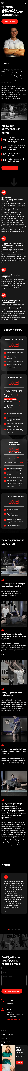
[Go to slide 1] (8, 929)
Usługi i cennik (5, 1042)
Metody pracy (5, 1038)
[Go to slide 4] (12, 929)
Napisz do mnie (10, 21)
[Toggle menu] (25, 3)
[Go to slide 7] (16, 929)
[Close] (2, 1045)
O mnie (3, 1030)
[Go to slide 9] (19, 929)
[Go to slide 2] (9, 929)
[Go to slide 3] (11, 929)
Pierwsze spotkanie (7, 1034)
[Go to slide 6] (15, 929)
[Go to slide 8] (18, 929)
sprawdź (19, 1063)
